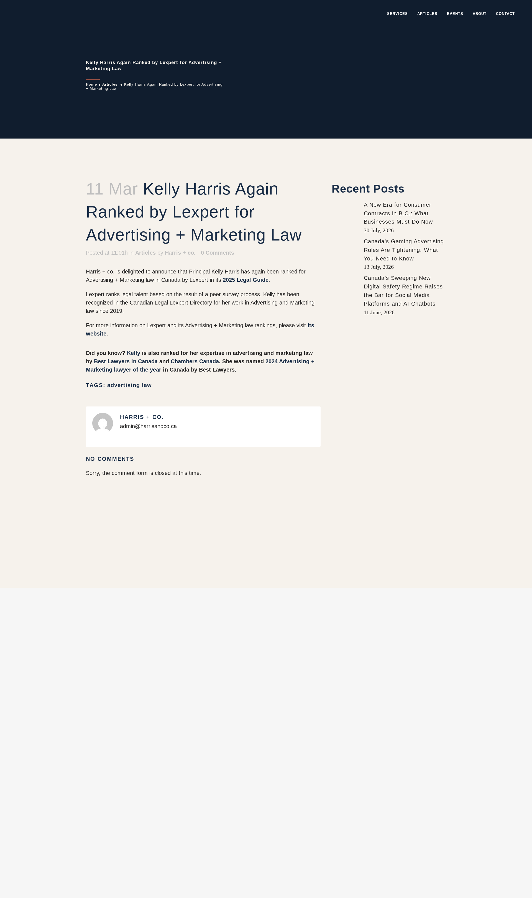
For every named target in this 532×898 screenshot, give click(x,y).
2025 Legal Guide (245, 280)
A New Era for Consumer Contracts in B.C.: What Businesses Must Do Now (398, 213)
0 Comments (217, 253)
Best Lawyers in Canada (126, 361)
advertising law (129, 385)
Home (91, 84)
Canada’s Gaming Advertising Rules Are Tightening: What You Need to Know (404, 250)
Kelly (133, 353)
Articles (109, 84)
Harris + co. (180, 253)
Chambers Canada (195, 361)
